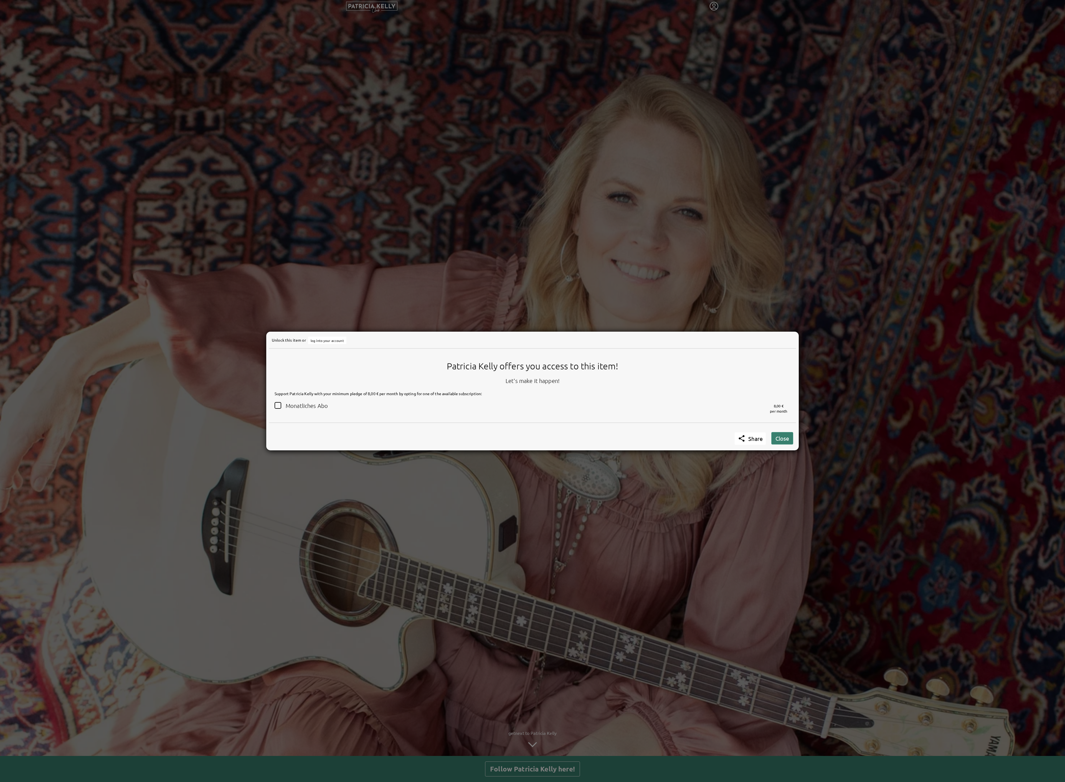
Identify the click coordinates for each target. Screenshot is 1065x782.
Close (782, 438)
